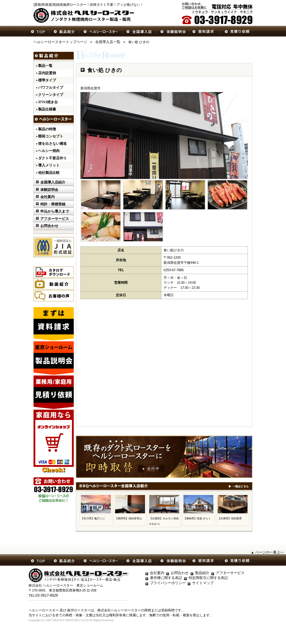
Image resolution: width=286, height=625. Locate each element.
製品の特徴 (47, 129)
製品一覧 (45, 65)
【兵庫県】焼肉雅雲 (230, 518)
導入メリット (49, 165)
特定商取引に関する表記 (208, 578)
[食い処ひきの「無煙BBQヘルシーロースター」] (100, 195)
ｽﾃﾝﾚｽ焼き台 (48, 102)
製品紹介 (202, 573)
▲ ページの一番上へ (267, 552)
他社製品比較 (49, 172)
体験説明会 (49, 189)
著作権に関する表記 (166, 578)
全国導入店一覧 (107, 42)
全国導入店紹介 (52, 182)
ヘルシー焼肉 (49, 151)
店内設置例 (47, 73)
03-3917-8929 (47, 595)
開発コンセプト (50, 136)
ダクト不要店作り (52, 158)
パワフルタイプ (50, 87)
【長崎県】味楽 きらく (197, 518)
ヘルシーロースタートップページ (60, 42)
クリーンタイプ (50, 94)
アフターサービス (54, 218)
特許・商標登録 (52, 204)
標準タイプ (47, 80)
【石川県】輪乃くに (93, 518)
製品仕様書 (47, 109)
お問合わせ (49, 226)
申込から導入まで (54, 211)
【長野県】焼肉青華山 (128, 518)
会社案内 (47, 197)
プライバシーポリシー (168, 583)
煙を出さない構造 (52, 143)
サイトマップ (203, 583)
